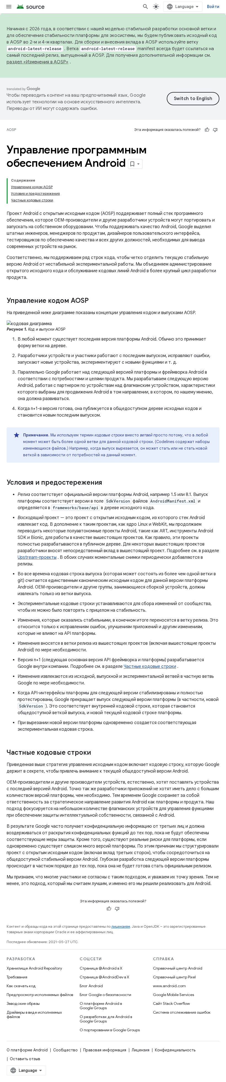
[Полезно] (207, 130)
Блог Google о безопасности (105, 994)
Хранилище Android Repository (34, 968)
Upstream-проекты (37, 557)
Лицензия (140, 1050)
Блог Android (91, 985)
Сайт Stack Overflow (171, 1003)
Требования (17, 977)
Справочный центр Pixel (174, 977)
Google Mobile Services (173, 994)
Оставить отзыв (25, 1059)
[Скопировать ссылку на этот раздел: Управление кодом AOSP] (94, 301)
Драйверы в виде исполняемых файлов (34, 1014)
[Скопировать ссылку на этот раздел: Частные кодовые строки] (96, 753)
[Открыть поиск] (145, 6)
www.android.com (169, 985)
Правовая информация (104, 1050)
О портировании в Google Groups (110, 1029)
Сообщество (65, 1050)
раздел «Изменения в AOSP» (37, 62)
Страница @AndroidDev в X (104, 977)
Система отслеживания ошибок (182, 1012)
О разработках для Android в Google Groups (106, 1019)
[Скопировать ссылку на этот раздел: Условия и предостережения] (107, 483)
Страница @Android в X (101, 968)
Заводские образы (23, 1003)
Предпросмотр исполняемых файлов (40, 994)
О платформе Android (27, 1050)
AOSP (11, 129)
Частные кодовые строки (150, 666)
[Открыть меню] (8, 6)
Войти (213, 6)
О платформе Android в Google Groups (101, 1005)
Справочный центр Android (177, 968)
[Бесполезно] (215, 130)
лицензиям (120, 926)
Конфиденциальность (175, 1050)
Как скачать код (21, 985)
